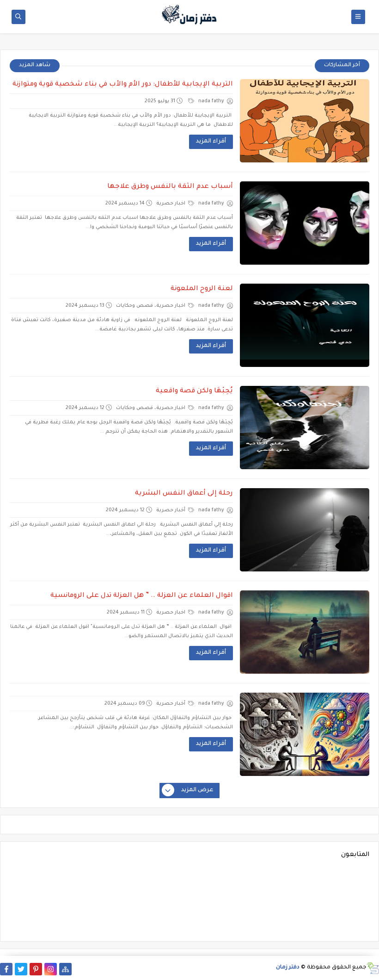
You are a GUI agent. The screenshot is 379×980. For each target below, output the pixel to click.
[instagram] (50, 969)
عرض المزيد (197, 790)
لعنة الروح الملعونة (202, 289)
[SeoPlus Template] (373, 968)
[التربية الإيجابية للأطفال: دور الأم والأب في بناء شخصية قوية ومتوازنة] (304, 120)
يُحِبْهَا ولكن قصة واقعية (194, 391)
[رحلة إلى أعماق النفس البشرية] (304, 529)
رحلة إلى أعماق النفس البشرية (184, 493)
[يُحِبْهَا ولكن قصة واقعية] (304, 427)
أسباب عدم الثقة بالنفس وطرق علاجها (170, 187)
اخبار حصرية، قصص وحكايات (151, 306)
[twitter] (21, 969)
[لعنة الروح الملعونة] (304, 325)
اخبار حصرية (171, 203)
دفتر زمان (288, 968)
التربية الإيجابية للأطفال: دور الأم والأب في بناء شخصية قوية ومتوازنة (122, 84)
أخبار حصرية (171, 510)
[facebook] (6, 969)
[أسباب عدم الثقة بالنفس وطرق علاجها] (304, 223)
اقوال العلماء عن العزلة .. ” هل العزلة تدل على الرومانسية (141, 596)
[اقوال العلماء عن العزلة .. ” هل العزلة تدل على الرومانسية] (304, 632)
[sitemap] (65, 969)
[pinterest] (36, 969)
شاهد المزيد (34, 65)
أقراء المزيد (211, 141)
